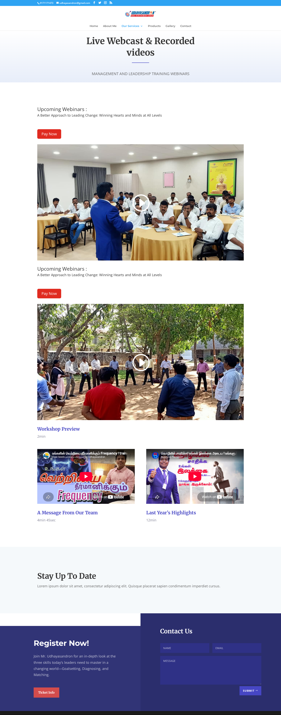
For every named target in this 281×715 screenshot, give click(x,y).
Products (154, 26)
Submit (248, 690)
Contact (185, 26)
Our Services (130, 26)
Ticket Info (46, 692)
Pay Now (49, 133)
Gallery (170, 26)
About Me (110, 26)
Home (94, 26)
